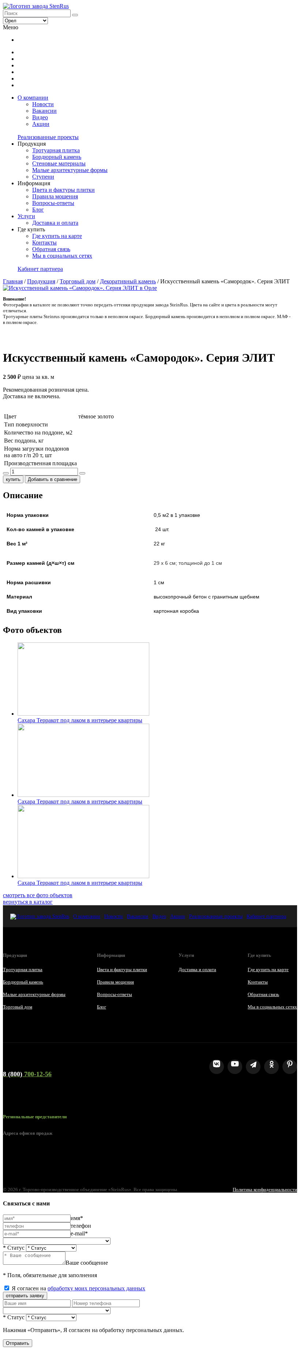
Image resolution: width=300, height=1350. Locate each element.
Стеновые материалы (59, 163)
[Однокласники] (271, 1066)
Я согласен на (78, 1288)
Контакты (44, 242)
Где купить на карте (57, 236)
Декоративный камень (128, 281)
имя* (77, 1218)
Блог (38, 209)
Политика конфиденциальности (265, 1189)
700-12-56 (27, 1074)
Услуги (26, 216)
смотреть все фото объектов (37, 895)
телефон (81, 1226)
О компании (33, 97)
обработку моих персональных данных (96, 1288)
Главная (13, 281)
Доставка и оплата (55, 223)
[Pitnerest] (289, 1066)
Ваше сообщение (86, 1263)
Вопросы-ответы (53, 203)
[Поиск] (75, 15)
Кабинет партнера (40, 269)
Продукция (41, 281)
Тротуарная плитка (56, 150)
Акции (40, 124)
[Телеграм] (253, 1066)
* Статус (14, 1248)
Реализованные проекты (48, 137)
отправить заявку (25, 1295)
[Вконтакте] (216, 1066)
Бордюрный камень (56, 157)
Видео (40, 117)
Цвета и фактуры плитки (63, 190)
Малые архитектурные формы (70, 170)
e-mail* (79, 1233)
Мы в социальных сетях (62, 256)
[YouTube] (235, 1066)
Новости (43, 104)
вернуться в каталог (28, 902)
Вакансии (44, 111)
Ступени (43, 177)
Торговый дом (77, 281)
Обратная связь (51, 249)
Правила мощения (55, 196)
